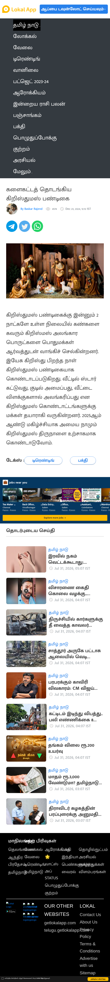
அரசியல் (87, 857)
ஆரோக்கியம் (57, 849)
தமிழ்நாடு (17, 872)
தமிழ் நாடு (26, 25)
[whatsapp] (38, 228)
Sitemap (88, 972)
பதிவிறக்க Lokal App (98, 979)
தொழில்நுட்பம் (93, 849)
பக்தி (66, 849)
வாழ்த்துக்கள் (91, 864)
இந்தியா (70, 857)
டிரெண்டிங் (35, 864)
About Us (88, 922)
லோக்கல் (33, 849)
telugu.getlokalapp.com (66, 930)
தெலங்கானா (21, 849)
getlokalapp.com (60, 922)
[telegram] (12, 228)
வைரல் (69, 871)
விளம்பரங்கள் (92, 871)
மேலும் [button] (22, 171)
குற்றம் (51, 892)
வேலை (31, 857)
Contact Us (90, 914)
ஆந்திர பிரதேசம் (17, 861)
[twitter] (25, 228)
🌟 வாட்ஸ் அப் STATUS (51, 867)
